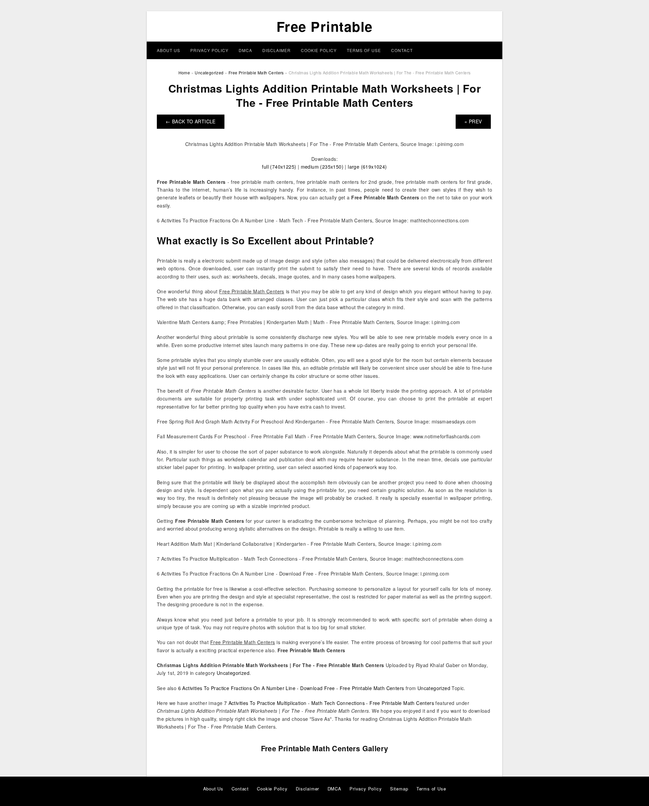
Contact (402, 50)
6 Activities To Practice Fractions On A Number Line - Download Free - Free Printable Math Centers (291, 688)
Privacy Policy (209, 50)
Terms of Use (364, 50)
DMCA (245, 50)
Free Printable (325, 26)
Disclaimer (276, 50)
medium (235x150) (322, 166)
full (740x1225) (279, 166)
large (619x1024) (367, 166)
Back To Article (191, 121)
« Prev (473, 121)
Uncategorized (233, 672)
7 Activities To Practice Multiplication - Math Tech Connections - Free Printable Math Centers (329, 703)
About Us (168, 50)
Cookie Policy (319, 50)
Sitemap (399, 788)
